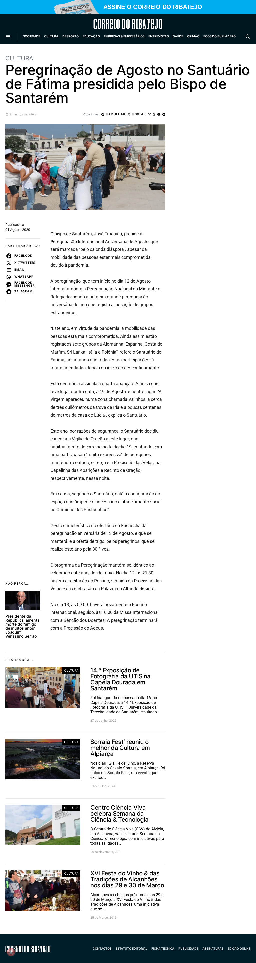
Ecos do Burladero (220, 36)
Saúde (178, 36)
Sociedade (31, 36)
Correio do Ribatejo (116, 24)
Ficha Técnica (163, 948)
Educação (91, 36)
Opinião (193, 36)
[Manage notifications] (11, 952)
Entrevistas (158, 36)
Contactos (102, 948)
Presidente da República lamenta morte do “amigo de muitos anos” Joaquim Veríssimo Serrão (23, 626)
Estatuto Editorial (132, 948)
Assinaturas (213, 948)
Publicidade (188, 948)
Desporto (70, 36)
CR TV (29, 51)
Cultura (51, 36)
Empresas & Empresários (124, 36)
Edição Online (239, 948)
